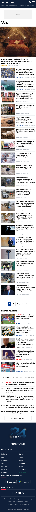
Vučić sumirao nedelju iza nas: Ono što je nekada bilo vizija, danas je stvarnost (25, 353)
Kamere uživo (13, 6)
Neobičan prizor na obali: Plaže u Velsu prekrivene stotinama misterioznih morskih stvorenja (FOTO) (25, 71)
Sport (27, 6)
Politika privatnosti (22, 502)
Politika (21, 6)
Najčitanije (18, 378)
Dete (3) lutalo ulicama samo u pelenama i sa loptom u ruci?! (24, 167)
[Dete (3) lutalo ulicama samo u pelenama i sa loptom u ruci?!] (8, 170)
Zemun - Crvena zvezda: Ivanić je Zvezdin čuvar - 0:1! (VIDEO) (25, 316)
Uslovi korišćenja (12, 505)
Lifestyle (4, 472)
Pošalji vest (11, 502)
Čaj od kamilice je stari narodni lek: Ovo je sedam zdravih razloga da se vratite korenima (25, 329)
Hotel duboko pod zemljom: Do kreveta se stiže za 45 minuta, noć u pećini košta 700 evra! (16, 61)
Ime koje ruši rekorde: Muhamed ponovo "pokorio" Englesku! (23, 155)
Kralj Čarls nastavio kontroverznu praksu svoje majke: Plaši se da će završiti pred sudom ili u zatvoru (25, 288)
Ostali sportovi (20, 371)
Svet (17, 101)
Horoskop (22, 469)
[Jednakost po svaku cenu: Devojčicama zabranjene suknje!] (8, 109)
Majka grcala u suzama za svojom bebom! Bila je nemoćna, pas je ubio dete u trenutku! (25, 144)
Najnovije (4, 6)
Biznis (21, 454)
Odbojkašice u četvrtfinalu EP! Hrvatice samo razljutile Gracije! (25, 365)
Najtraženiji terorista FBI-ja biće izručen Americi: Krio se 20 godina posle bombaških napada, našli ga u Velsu (25, 95)
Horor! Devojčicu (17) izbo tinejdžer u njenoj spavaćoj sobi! (25, 131)
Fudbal (18, 323)
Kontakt (13, 499)
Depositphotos (24, 505)
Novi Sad (22, 472)
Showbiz (33, 6)
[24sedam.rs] (7, 2)
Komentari (29, 378)
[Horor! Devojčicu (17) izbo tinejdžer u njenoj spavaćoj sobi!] (8, 133)
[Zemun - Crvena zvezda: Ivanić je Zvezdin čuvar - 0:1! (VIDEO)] (8, 319)
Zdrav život (20, 335)
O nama (6, 499)
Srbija (21, 460)
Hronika (18, 347)
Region (21, 466)
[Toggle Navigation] (33, 2)
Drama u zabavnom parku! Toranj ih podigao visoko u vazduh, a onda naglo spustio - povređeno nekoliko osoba (25, 252)
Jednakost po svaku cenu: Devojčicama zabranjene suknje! (25, 107)
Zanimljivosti (20, 77)
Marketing (28, 499)
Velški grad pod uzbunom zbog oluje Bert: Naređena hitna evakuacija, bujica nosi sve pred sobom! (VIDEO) (25, 204)
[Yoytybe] (19, 493)
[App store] (11, 482)
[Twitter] (23, 493)
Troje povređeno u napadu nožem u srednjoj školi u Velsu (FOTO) (25, 263)
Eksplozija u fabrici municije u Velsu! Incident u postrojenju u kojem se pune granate (25, 276)
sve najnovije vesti (18, 418)
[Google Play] (24, 482)
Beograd (22, 463)
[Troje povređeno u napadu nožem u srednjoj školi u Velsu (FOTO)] (8, 266)
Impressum (20, 499)
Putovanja (19, 222)
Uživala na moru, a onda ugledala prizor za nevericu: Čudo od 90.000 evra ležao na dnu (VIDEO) (25, 83)
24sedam (10, 509)
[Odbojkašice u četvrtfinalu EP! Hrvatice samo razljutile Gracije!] (8, 367)
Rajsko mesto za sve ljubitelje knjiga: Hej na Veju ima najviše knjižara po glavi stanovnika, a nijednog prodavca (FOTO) (25, 216)
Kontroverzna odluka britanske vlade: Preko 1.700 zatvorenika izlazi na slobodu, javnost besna (25, 240)
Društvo (4, 469)
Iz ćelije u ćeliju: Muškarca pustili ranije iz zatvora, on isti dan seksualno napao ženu (25, 228)
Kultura (21, 457)
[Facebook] (12, 493)
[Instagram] (16, 493)
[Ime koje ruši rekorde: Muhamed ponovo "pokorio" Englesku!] (8, 158)
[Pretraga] (30, 2)
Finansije (4, 65)
